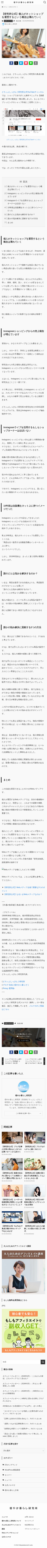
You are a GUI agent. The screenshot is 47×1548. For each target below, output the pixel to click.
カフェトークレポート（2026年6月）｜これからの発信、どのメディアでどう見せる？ (23, 1377)
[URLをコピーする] (36, 63)
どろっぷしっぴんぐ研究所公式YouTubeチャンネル (23, 92)
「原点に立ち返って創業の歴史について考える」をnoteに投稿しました (22, 1435)
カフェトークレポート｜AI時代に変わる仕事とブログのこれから (23, 1400)
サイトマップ (29, 1521)
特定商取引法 (29, 1525)
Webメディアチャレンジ (10, 1533)
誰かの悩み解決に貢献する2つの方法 (23, 218)
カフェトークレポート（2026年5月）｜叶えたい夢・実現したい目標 (23, 1385)
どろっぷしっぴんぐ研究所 (14, 981)
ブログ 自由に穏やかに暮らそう (16, 985)
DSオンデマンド (11, 1465)
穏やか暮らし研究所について (11, 1521)
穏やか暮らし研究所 (23, 1095)
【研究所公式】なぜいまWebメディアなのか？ (23, 894)
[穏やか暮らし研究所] (23, 2)
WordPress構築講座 (12, 1470)
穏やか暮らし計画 (11, 1490)
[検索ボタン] (44, 2)
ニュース (8, 1480)
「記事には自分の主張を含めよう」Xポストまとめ (22, 1419)
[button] (11, 63)
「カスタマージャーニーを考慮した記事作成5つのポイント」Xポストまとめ (23, 1412)
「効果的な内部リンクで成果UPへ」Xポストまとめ (22, 1429)
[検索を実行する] (43, 1362)
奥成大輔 (18, 21)
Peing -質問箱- (9, 988)
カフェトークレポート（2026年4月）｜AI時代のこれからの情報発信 (23, 1392)
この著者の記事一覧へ (23, 1113)
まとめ (10, 222)
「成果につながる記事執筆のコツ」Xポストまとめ (22, 1424)
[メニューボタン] (2, 2)
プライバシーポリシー (32, 1529)
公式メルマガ (8, 21)
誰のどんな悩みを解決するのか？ (21, 214)
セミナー (8, 1475)
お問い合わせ (29, 1517)
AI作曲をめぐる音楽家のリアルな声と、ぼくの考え (22, 1406)
